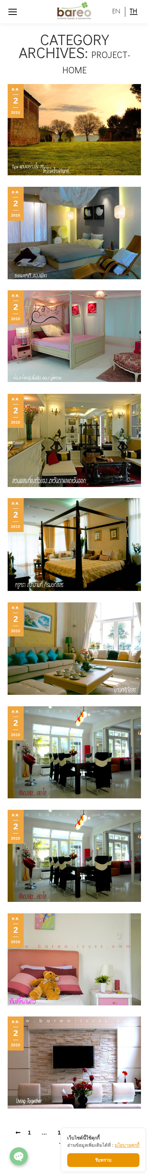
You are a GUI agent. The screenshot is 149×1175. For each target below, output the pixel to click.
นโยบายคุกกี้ (127, 1145)
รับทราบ (103, 1160)
